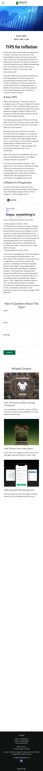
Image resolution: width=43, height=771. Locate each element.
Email (5, 323)
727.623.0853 (24, 739)
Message (7, 335)
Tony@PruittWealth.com (22, 757)
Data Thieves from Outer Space (18, 448)
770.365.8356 (24, 741)
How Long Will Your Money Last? (19, 490)
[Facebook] (21, 760)
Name (6, 311)
